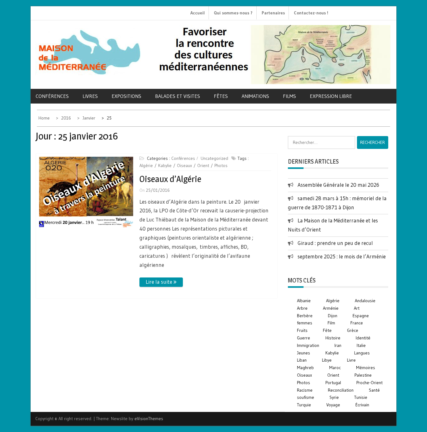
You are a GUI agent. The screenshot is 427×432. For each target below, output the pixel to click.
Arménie (331, 308)
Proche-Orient (369, 382)
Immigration (308, 345)
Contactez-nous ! (311, 13)
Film (331, 323)
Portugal (333, 382)
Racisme (305, 390)
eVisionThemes (148, 418)
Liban (302, 360)
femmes (304, 323)
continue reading (161, 282)
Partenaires (273, 13)
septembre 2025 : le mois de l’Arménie (342, 256)
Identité (363, 338)
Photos (221, 165)
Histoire (332, 338)
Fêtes (221, 96)
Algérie (146, 165)
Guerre (303, 338)
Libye (327, 360)
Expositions (126, 96)
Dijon (332, 315)
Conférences (52, 96)
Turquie (304, 405)
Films (289, 96)
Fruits (302, 330)
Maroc (335, 367)
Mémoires (365, 367)
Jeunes (303, 353)
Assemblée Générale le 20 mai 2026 (338, 184)
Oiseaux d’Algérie (170, 179)
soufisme (305, 397)
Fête (327, 330)
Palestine (363, 375)
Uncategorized (214, 158)
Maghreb (305, 367)
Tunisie (360, 397)
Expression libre (331, 96)
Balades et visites (177, 96)
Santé (374, 390)
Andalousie (365, 300)
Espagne (361, 315)
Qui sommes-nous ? (233, 13)
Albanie (304, 300)
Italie (361, 345)
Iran (337, 345)
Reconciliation (341, 390)
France (356, 323)
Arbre (302, 308)
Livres (90, 96)
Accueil (197, 13)
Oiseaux (184, 165)
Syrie (334, 397)
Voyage (333, 405)
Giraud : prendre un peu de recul (335, 243)
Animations (255, 96)
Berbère (305, 315)
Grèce (352, 330)
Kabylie (165, 165)
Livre (351, 360)
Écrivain (362, 405)
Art (356, 308)
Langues (362, 353)
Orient (203, 165)
